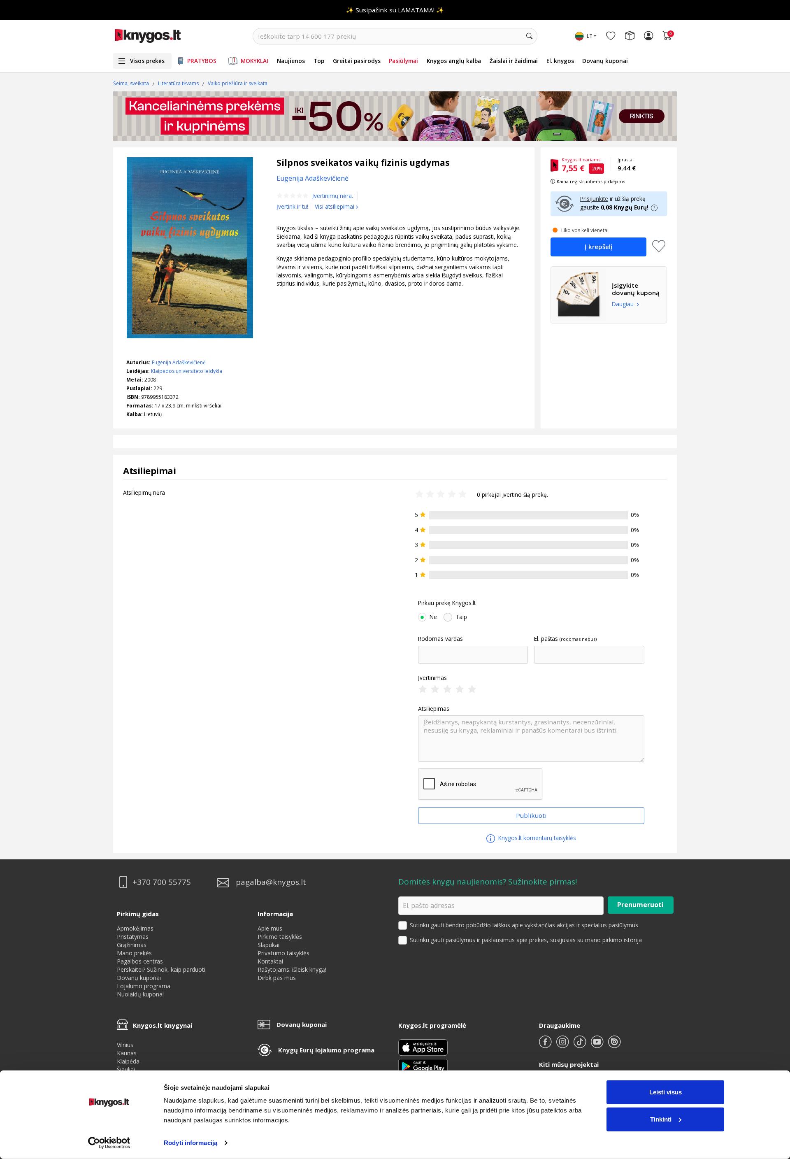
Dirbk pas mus (277, 978)
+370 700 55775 (161, 882)
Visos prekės (147, 61)
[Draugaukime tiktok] (581, 1045)
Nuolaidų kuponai (140, 994)
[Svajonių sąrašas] (610, 36)
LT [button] (589, 36)
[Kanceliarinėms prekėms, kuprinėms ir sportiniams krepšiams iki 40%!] (395, 116)
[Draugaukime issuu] (614, 1045)
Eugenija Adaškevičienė (179, 362)
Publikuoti (531, 815)
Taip (461, 617)
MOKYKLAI (254, 61)
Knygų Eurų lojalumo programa (326, 1050)
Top (319, 61)
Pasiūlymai (403, 61)
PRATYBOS (201, 61)
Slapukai (268, 945)
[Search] (529, 36)
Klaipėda (128, 1061)
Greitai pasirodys (357, 61)
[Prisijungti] (648, 36)
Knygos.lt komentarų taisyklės (536, 838)
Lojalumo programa (143, 986)
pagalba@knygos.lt (271, 882)
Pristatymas (133, 936)
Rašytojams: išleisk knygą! (292, 969)
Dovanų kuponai (605, 61)
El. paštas (546, 638)
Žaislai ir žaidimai (514, 61)
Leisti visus (665, 1092)
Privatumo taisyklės (283, 953)
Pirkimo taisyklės (280, 936)
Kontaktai (270, 961)
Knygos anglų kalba (454, 61)
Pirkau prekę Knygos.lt (447, 603)
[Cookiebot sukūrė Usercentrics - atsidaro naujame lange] (109, 1143)
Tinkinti (661, 1118)
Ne (433, 617)
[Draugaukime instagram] (563, 1045)
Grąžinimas (131, 945)
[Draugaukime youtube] (598, 1045)
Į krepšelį (598, 246)
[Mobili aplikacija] (423, 1066)
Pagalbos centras (140, 961)
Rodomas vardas (440, 638)
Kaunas (127, 1053)
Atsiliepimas (433, 708)
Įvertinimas (432, 678)
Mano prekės (134, 953)
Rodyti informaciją (190, 1142)
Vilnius (125, 1045)
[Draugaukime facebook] (546, 1045)
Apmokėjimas (135, 928)
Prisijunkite (594, 198)
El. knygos (560, 61)
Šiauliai (126, 1069)
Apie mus (270, 928)
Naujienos (291, 61)
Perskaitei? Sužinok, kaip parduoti (161, 969)
